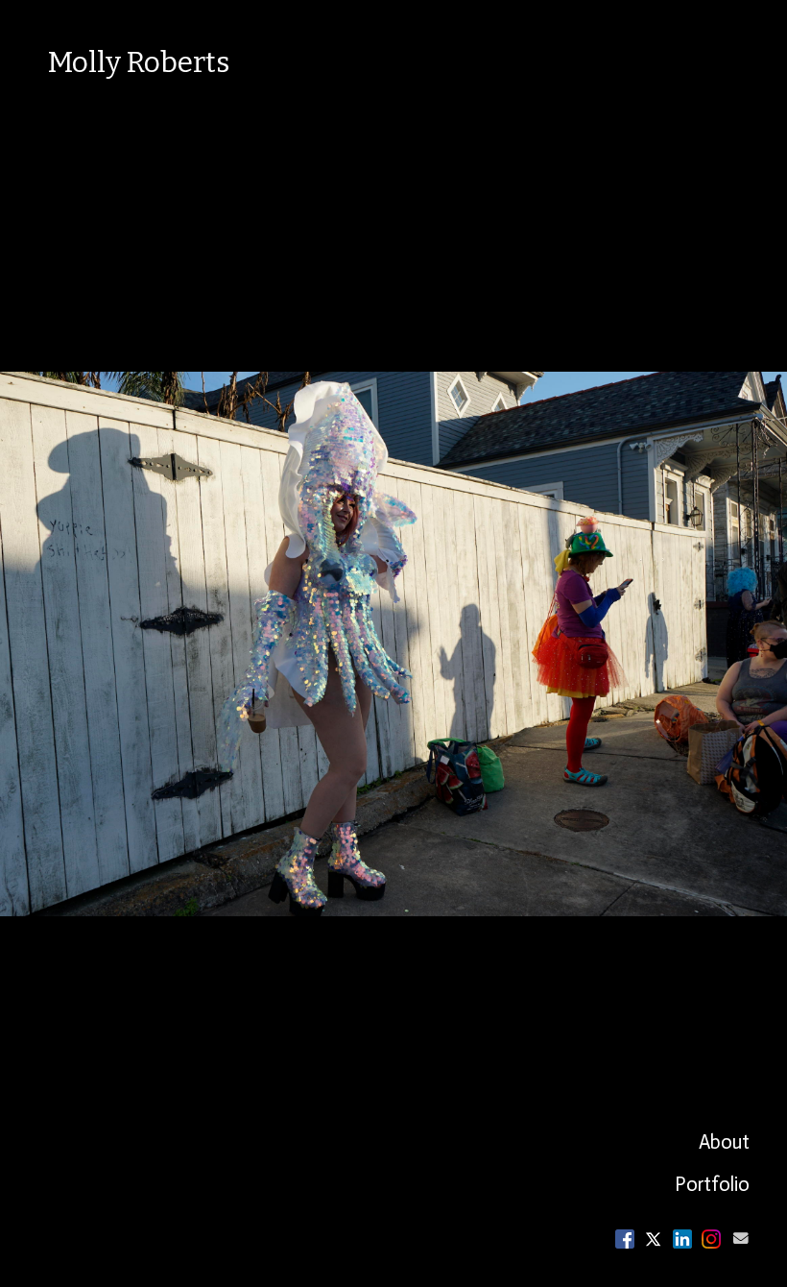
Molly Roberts (138, 62)
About (724, 1141)
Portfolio (712, 1184)
